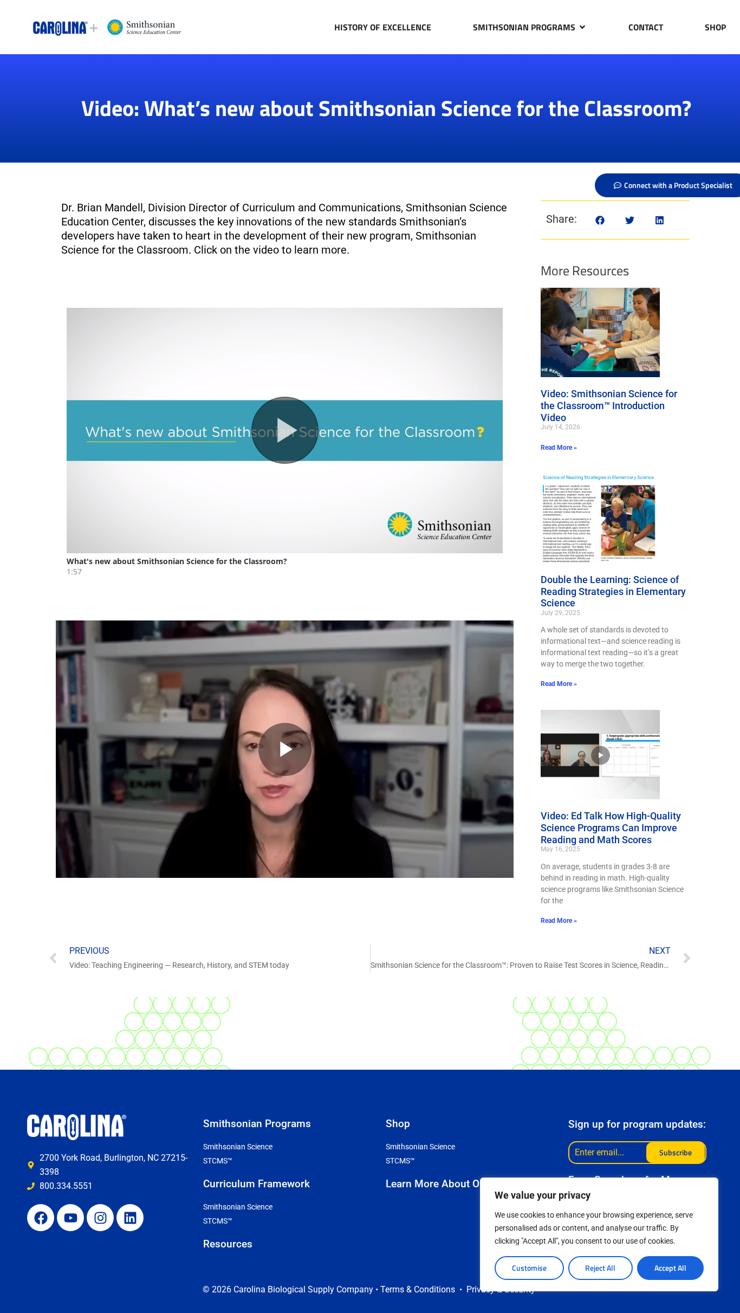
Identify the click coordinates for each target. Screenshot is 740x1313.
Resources (227, 1244)
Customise (529, 1267)
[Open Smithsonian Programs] (582, 27)
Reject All (600, 1267)
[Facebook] (40, 1217)
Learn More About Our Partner (456, 1184)
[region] (599, 1234)
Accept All (670, 1267)
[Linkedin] (130, 1217)
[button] (600, 220)
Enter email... (599, 1152)
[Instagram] (100, 1217)
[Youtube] (70, 1217)
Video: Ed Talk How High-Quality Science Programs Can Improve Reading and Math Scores (611, 827)
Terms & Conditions (417, 1289)
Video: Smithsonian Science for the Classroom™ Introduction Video (609, 405)
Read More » (559, 447)
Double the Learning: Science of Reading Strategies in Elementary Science (613, 591)
